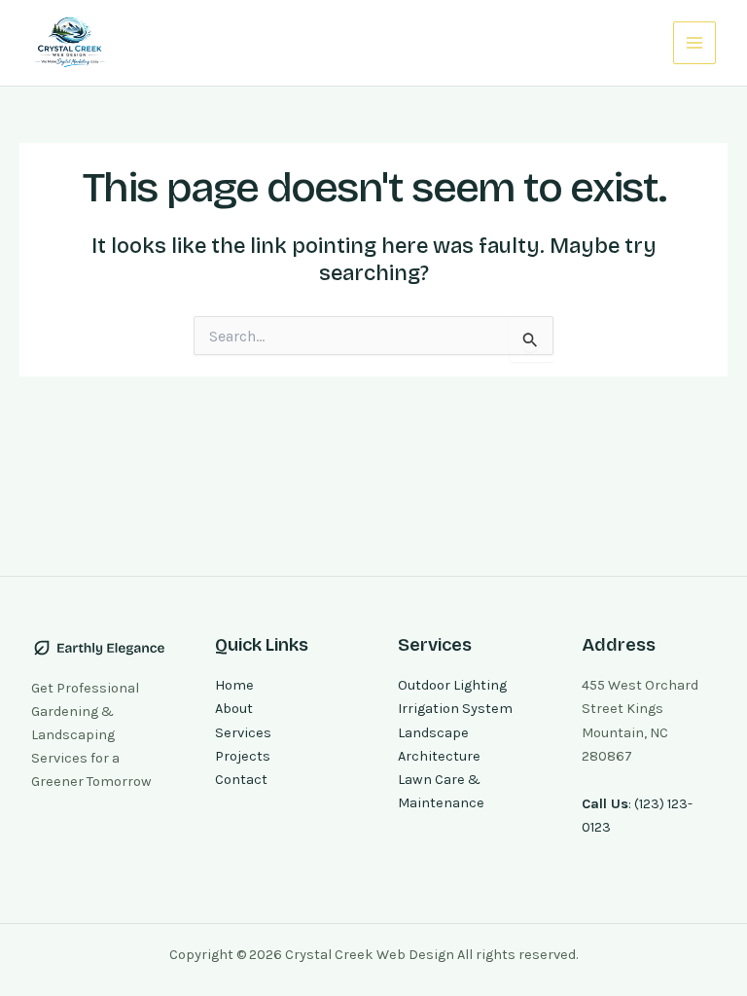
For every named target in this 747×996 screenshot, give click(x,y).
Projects (242, 756)
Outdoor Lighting (452, 685)
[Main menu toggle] (694, 42)
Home (234, 685)
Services (243, 733)
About (234, 708)
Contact (241, 779)
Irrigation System (455, 708)
